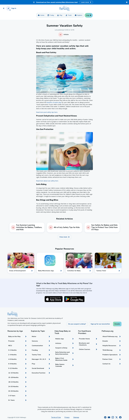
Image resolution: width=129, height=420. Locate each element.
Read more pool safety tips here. (47, 112)
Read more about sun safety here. (47, 181)
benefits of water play (54, 102)
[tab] (41, 15)
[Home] (64, 8)
